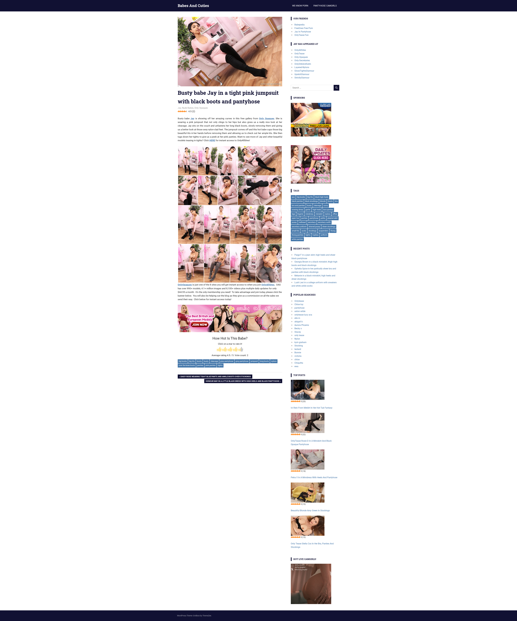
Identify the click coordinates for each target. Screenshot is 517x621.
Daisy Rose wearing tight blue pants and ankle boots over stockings (215, 377)
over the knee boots (187, 365)
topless (315, 235)
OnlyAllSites (267, 284)
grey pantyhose (241, 361)
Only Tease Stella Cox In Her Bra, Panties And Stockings (312, 545)
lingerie (300, 214)
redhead (302, 222)
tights (220, 365)
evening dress (297, 210)
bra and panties (298, 205)
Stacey (297, 332)
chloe (297, 359)
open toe (295, 218)
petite (323, 218)
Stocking (298, 345)
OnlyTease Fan (301, 35)
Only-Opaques (301, 57)
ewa (296, 366)
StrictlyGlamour (301, 77)
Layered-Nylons (301, 67)
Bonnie (297, 352)
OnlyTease (299, 53)
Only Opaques (201, 108)
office (335, 214)
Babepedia (299, 24)
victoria (297, 356)
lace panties (328, 210)
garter (307, 210)
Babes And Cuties (193, 5)
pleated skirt (332, 218)
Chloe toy (298, 304)
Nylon (297, 339)
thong (333, 231)
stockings (312, 231)
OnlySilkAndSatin (302, 64)
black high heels (321, 197)
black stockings (311, 201)
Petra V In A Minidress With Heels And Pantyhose (314, 477)
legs (293, 214)
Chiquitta (298, 363)
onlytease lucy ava (303, 314)
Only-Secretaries (302, 60)
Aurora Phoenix (301, 325)
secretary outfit (324, 222)
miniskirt (319, 214)
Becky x (298, 328)
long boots (264, 361)
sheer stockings (328, 227)
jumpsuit (254, 361)
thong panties (297, 235)
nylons (274, 361)
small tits (295, 231)
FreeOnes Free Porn (303, 28)
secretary (312, 222)
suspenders (323, 231)
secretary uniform (299, 227)
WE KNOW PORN (300, 5)
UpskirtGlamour (301, 74)
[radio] (219, 350)
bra (336, 201)
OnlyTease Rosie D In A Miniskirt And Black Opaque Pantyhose (311, 443)
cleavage (214, 361)
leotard (297, 349)
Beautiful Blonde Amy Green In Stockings (310, 510)
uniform (324, 235)
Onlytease (299, 301)
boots (199, 361)
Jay (179, 108)
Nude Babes (187, 108)
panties (200, 365)
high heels (317, 210)
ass (293, 197)
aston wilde (299, 311)
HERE (212, 140)
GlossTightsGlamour (304, 71)
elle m (297, 318)
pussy (294, 222)
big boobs (183, 361)
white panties (297, 239)
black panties (297, 201)
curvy (325, 205)
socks (303, 231)
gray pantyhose (226, 361)
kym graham (300, 342)
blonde (323, 201)
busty (206, 361)
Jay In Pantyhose (302, 31)
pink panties (210, 365)
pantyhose (314, 218)
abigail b (298, 321)
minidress (309, 214)
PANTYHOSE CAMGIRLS (325, 5)
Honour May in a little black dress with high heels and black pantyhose (242, 381)
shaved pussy (314, 227)
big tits (192, 361)
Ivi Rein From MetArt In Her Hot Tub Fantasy (311, 408)
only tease (299, 335)
